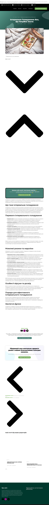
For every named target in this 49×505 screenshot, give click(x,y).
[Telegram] (27, 330)
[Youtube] (21, 330)
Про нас (19, 8)
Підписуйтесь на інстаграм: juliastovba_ (34, 488)
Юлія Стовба (24, 328)
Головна (15, 8)
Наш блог (25, 8)
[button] (24, 82)
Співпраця (30, 8)
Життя (25, 23)
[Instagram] (24, 330)
